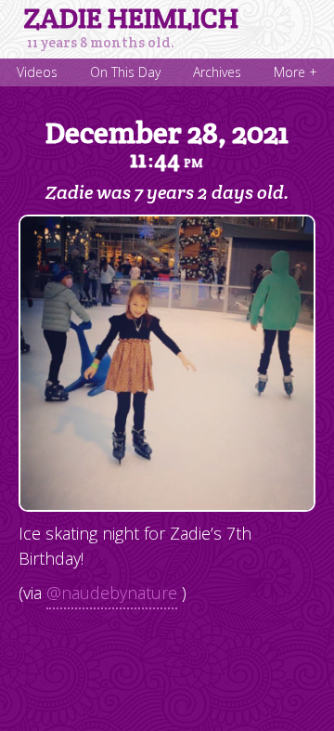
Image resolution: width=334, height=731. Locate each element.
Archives (217, 72)
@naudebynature (111, 592)
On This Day (125, 72)
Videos (37, 72)
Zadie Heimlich (131, 19)
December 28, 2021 (167, 144)
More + (295, 72)
